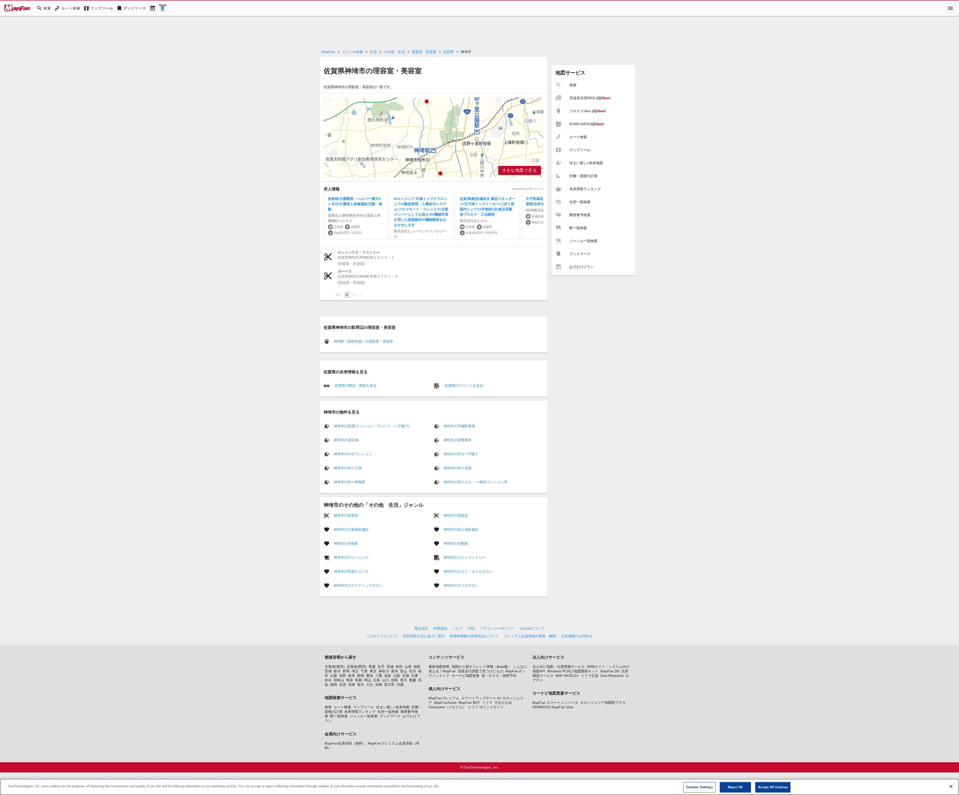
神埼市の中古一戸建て (461, 454)
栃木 (337, 671)
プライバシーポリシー (497, 628)
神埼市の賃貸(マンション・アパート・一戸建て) (372, 426)
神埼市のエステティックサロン (358, 585)
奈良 (328, 680)
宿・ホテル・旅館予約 (498, 676)
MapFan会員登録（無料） (345, 743)
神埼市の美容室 (346, 515)
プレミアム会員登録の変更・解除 (530, 636)
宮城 (390, 667)
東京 (373, 671)
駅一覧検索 (339, 716)
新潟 (394, 671)
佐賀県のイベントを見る (463, 386)
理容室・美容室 (424, 52)
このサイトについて (382, 636)
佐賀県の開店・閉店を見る (355, 386)
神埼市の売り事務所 (349, 482)
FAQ (471, 628)
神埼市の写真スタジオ (351, 571)
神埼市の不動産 (346, 543)
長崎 (351, 685)
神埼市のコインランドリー (464, 557)
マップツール (363, 707)
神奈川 (384, 671)
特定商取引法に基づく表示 (424, 636)
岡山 (367, 680)
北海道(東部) (335, 667)
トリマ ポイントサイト (486, 707)
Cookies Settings (699, 787)
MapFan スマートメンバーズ (555, 703)
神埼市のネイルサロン (461, 585)
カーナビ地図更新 (466, 676)
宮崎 (378, 685)
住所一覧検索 (388, 712)
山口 (385, 680)
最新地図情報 (439, 667)
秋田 (399, 667)
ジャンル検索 (352, 52)
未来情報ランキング (360, 712)
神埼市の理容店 (456, 515)
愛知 (369, 676)
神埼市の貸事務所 (458, 440)
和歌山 (339, 680)
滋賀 (387, 676)
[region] (433, 137)
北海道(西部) (357, 667)
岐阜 (351, 676)
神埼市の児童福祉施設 (351, 529)
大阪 (396, 676)
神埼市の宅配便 (456, 543)
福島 (417, 667)
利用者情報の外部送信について (474, 636)
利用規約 (440, 628)
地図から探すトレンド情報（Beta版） (481, 667)
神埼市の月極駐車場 (459, 426)
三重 (378, 676)
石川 (412, 671)
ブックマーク (390, 716)
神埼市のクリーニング (351, 557)
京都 (405, 676)
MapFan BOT (469, 703)
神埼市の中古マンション (353, 454)
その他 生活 (394, 52)
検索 (328, 707)
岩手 (381, 667)
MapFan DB (609, 671)
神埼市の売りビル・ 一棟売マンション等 (475, 482)
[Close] (951, 786)
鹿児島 (389, 685)
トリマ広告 (589, 676)
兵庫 (414, 676)
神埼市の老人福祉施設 (461, 529)
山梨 (333, 676)
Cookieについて (532, 628)
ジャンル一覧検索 (364, 716)
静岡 (360, 676)
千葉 (364, 671)
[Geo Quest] (163, 8)
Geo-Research (612, 676)
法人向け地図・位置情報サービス (558, 667)
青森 (372, 667)
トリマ (487, 703)
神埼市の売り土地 (348, 468)
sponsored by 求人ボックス (527, 188)
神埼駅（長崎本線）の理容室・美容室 (363, 341)
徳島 (394, 680)
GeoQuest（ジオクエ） (447, 707)
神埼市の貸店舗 (346, 440)
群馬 (346, 671)
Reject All (735, 787)
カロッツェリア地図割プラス (603, 703)
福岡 (333, 685)
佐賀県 (448, 52)
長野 (342, 676)
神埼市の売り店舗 (458, 468)
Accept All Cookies (773, 787)
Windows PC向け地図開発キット (572, 671)
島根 (358, 680)
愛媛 (412, 680)
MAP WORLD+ (567, 676)
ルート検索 (342, 707)
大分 (369, 685)
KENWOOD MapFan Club (552, 707)
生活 (373, 52)
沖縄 (400, 685)
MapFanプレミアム (444, 698)
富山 (403, 671)
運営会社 (421, 628)
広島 (376, 680)
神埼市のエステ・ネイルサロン (468, 571)
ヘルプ (457, 628)
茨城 (328, 671)
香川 (403, 680)
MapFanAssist (445, 703)
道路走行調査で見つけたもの (480, 671)
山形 (408, 667)
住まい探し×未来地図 (393, 707)
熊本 (360, 685)
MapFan (328, 52)
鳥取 (349, 680)
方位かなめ (503, 703)
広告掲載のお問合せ (577, 636)
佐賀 (342, 685)
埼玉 (355, 671)
